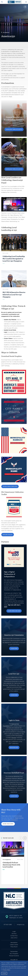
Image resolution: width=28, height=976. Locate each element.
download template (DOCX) (14, 169)
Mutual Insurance (14, 955)
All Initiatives (6, 32)
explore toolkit (7, 534)
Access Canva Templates (10, 486)
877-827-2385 (8, 924)
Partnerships (14, 951)
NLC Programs (14, 953)
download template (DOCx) (14, 129)
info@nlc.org (20, 924)
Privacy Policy (6, 969)
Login (14, 931)
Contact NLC (14, 935)
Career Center (14, 944)
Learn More (14, 648)
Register (13, 737)
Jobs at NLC (14, 937)
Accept (4, 973)
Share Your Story (8, 823)
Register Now (14, 747)
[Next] (25, 838)
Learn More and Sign (14, 610)
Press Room (14, 946)
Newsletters (14, 942)
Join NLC (14, 933)
